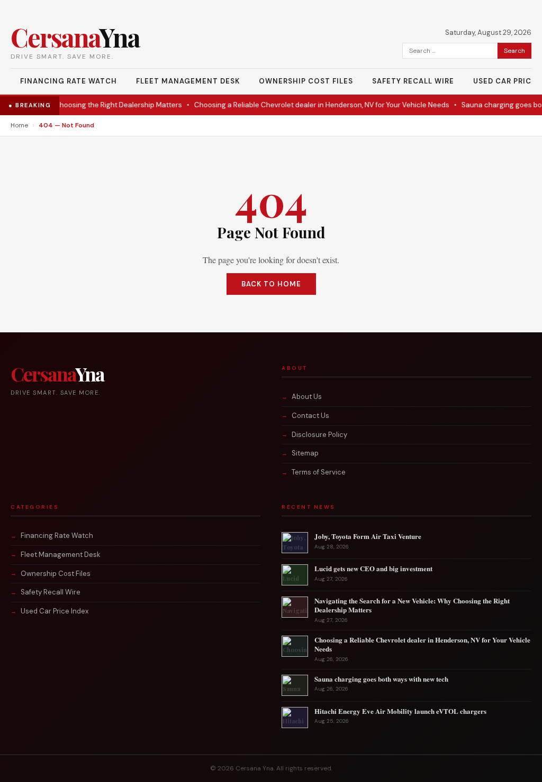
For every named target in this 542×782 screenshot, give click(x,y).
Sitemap (305, 453)
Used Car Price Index (54, 611)
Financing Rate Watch (68, 81)
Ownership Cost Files (306, 81)
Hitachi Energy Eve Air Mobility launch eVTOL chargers (400, 711)
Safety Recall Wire (413, 81)
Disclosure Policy (319, 434)
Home (19, 125)
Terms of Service (319, 472)
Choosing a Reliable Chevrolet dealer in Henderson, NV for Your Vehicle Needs (310, 104)
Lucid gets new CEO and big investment (373, 568)
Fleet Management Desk (188, 81)
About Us (307, 396)
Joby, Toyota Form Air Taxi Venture (367, 536)
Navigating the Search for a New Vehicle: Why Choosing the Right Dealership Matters (412, 605)
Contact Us (310, 415)
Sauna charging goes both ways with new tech (381, 679)
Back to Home (271, 284)
